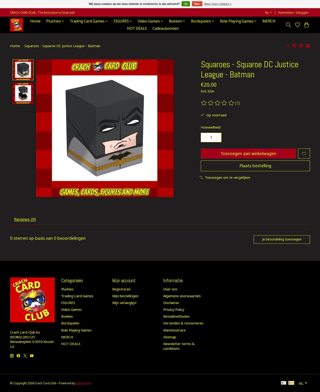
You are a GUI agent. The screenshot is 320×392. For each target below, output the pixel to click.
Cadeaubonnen (166, 28)
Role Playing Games (76, 330)
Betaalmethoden (176, 316)
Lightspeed (83, 383)
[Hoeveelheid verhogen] (216, 137)
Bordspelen (70, 323)
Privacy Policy (173, 309)
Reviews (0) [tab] (25, 219)
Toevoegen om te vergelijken (227, 177)
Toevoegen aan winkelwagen (248, 153)
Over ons (170, 289)
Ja (185, 4)
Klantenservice (174, 330)
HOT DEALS (137, 28)
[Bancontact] (284, 383)
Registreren (121, 289)
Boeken (67, 316)
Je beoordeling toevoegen (281, 239)
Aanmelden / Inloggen (293, 13)
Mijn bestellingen (125, 295)
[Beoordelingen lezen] (218, 103)
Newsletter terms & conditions (179, 346)
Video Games (71, 309)
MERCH (268, 21)
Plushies (67, 289)
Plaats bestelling (255, 165)
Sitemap (169, 337)
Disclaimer (171, 302)
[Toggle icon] (288, 25)
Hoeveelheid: (211, 127)
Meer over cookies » (217, 4)
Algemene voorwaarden (182, 295)
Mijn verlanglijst (124, 302)
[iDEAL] (291, 383)
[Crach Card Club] (16, 24)
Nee (197, 4)
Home (35, 21)
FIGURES (68, 302)
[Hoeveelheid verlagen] (206, 137)
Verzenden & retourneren (183, 323)
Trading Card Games (77, 295)
